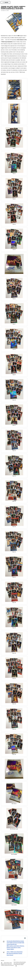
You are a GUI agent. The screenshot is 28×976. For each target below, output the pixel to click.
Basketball (15, 941)
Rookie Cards (10, 947)
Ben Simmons (10, 953)
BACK (6, 2)
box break (21, 941)
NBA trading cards (11, 945)
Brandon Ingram (18, 953)
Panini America (20, 945)
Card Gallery (10, 942)
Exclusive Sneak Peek (18, 942)
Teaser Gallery (10, 949)
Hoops (8, 944)
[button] (14, 938)
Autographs (10, 941)
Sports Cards (17, 947)
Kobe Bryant (13, 944)
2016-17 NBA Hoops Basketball (14, 951)
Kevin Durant (10, 955)
